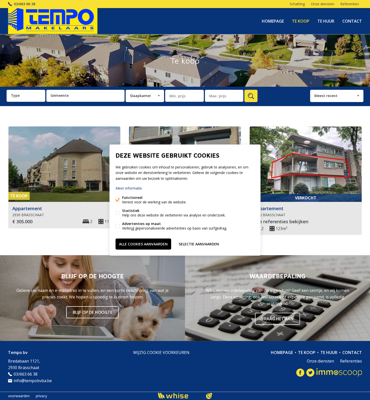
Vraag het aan (277, 319)
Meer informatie (129, 188)
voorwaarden (19, 395)
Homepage (273, 21)
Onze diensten (322, 4)
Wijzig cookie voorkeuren (161, 352)
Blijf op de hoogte (92, 312)
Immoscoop (339, 372)
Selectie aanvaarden (199, 243)
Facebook (300, 373)
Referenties (349, 4)
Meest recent (326, 95)
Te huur (325, 21)
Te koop (300, 21)
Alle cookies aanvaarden (143, 243)
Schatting (297, 4)
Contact (352, 21)
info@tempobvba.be (33, 380)
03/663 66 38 (24, 4)
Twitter (310, 373)
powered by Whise (179, 395)
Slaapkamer (140, 95)
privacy (41, 395)
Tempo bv (18, 352)
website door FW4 (209, 396)
